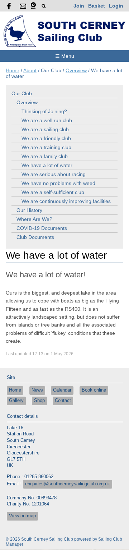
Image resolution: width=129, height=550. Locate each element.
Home (12, 70)
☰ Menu (64, 56)
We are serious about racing (54, 174)
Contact (63, 400)
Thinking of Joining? (44, 111)
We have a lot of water (47, 165)
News (37, 390)
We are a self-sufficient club (53, 192)
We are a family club (45, 156)
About (30, 70)
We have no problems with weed (58, 183)
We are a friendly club (46, 138)
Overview (76, 70)
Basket (96, 6)
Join (78, 6)
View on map (22, 515)
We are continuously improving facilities (66, 201)
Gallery (16, 400)
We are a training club (46, 147)
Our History (29, 210)
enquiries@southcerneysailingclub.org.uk (67, 483)
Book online (94, 390)
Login (116, 6)
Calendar (62, 390)
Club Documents (35, 237)
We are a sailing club (45, 129)
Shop (39, 400)
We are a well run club (47, 120)
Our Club (21, 93)
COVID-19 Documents (41, 228)
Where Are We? (34, 219)
